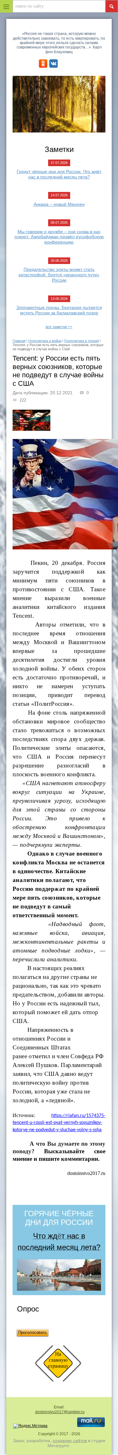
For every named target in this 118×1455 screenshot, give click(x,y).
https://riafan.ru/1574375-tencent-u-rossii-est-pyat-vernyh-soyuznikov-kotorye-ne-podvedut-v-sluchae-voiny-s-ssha (59, 1122)
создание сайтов (70, 1440)
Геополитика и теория (81, 341)
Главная (19, 341)
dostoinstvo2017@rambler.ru (60, 1412)
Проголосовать (32, 1332)
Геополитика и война (44, 341)
